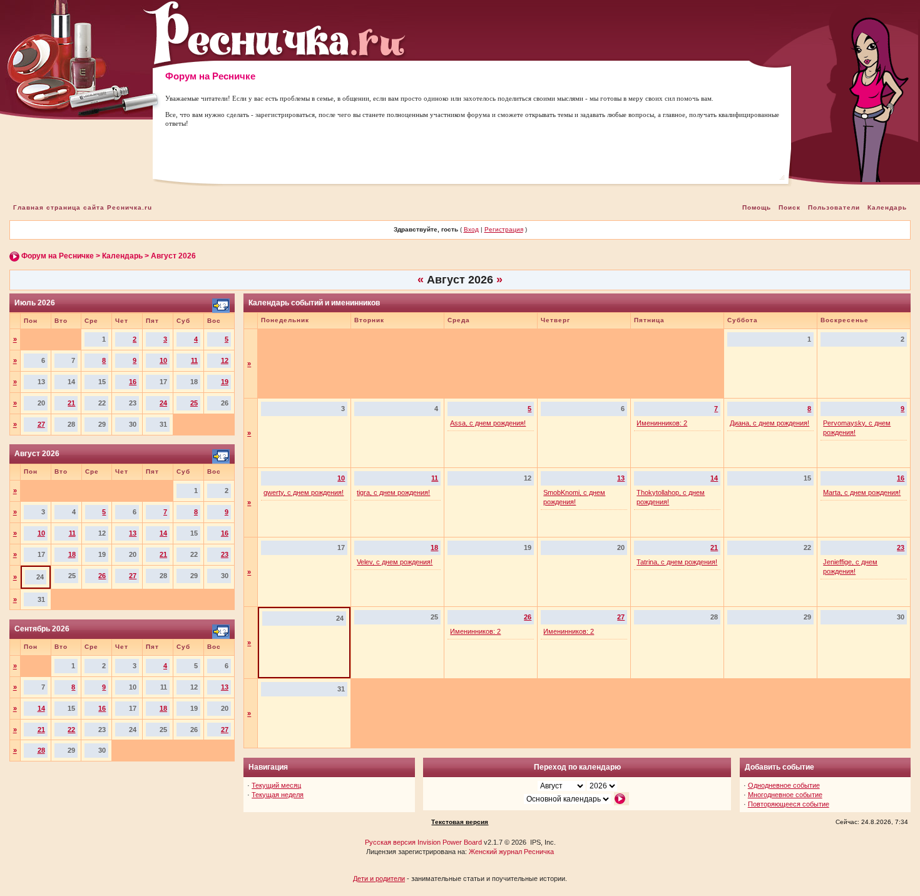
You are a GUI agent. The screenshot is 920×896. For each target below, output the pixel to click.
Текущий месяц (276, 785)
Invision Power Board (449, 842)
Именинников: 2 (661, 423)
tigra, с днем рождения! (393, 492)
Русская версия (390, 842)
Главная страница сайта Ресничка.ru (82, 207)
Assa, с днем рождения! (488, 423)
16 (132, 381)
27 (41, 424)
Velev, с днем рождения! (394, 562)
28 (41, 750)
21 (71, 403)
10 (163, 360)
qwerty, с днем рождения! (303, 492)
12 (224, 360)
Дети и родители (379, 878)
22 (71, 729)
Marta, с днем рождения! (862, 492)
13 (132, 533)
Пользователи (834, 207)
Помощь (756, 207)
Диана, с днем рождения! (769, 423)
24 (163, 403)
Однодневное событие (784, 785)
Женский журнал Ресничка (511, 851)
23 (224, 554)
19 (224, 381)
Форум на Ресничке (57, 256)
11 (194, 360)
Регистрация (503, 229)
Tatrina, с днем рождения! (676, 562)
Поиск (789, 207)
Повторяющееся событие (788, 804)
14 (163, 533)
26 (102, 575)
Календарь (887, 207)
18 (72, 554)
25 (194, 403)
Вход (471, 229)
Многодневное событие (785, 794)
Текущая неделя (278, 794)
